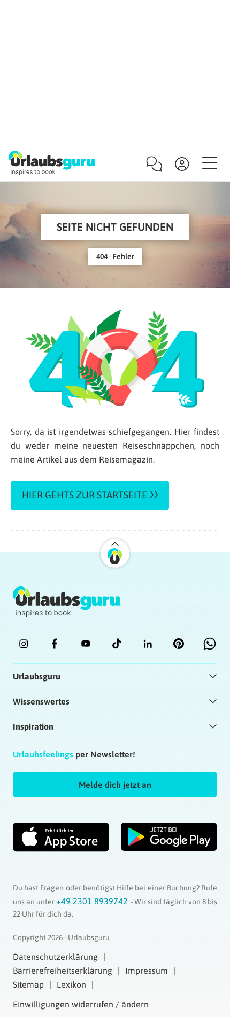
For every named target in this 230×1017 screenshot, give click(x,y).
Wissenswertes (41, 701)
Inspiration (33, 726)
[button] (115, 784)
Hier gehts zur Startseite (84, 494)
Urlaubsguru (36, 676)
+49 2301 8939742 (93, 901)
